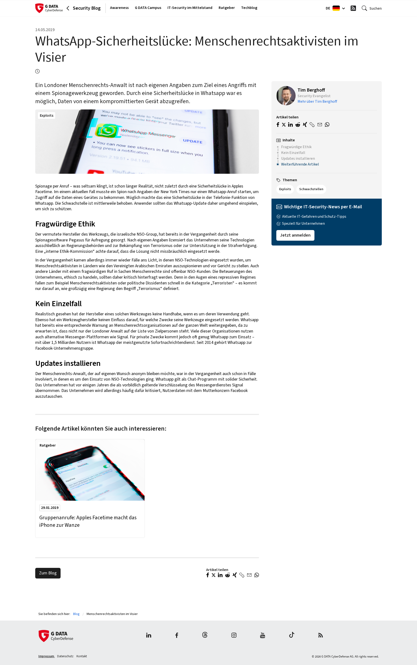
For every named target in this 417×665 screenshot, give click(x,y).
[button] (207, 575)
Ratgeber (227, 7)
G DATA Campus (148, 7)
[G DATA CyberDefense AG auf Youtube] (262, 636)
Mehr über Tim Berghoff (317, 101)
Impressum (46, 656)
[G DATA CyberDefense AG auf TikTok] (292, 636)
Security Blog (87, 8)
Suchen (375, 8)
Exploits (46, 115)
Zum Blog (48, 573)
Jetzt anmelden (295, 235)
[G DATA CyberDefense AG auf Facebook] (176, 636)
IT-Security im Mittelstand (189, 7)
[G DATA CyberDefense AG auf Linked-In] (148, 636)
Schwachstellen (311, 189)
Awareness (119, 7)
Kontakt (81, 656)
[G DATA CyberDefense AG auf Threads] (205, 636)
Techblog (249, 7)
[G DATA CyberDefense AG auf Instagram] (233, 636)
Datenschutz (65, 656)
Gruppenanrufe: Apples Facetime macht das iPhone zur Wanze (88, 521)
